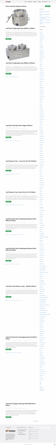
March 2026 (41, 34)
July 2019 (41, 123)
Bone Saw (41, 212)
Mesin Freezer (42, 263)
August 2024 (41, 58)
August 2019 (41, 121)
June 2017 (41, 170)
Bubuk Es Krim (42, 214)
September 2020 (42, 96)
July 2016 (41, 189)
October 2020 (41, 94)
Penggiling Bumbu (42, 361)
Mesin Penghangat (42, 308)
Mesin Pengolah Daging (17, 128)
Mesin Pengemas (42, 306)
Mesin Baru (8, 128)
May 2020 (41, 104)
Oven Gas (41, 350)
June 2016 (41, 191)
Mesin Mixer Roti (42, 291)
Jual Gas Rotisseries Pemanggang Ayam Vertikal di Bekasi (21, 338)
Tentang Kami (30, 1)
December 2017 (42, 159)
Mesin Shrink (41, 327)
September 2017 (42, 165)
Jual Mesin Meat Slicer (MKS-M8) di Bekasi (44, 12)
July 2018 (41, 146)
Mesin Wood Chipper (42, 342)
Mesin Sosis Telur (42, 331)
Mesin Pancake (42, 293)
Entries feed (41, 387)
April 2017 (41, 174)
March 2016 (41, 197)
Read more (8, 73)
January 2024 (41, 72)
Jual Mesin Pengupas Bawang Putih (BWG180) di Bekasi (21, 404)
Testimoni (39, 1)
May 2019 (41, 127)
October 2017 (41, 163)
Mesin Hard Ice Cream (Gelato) (44, 272)
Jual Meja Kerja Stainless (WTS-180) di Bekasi (45, 15)
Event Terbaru (42, 223)
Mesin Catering (12, 128)
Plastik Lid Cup (42, 365)
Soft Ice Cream (42, 375)
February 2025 (42, 47)
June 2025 (41, 43)
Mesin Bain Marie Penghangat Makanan (44, 238)
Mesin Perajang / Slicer (43, 316)
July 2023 (41, 83)
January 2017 (41, 180)
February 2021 (42, 87)
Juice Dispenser (42, 235)
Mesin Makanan (28, 340)
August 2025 (41, 39)
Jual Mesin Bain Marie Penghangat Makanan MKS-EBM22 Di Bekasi (21, 219)
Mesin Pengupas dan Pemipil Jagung (45, 314)
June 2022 (41, 85)
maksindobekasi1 (8, 127)
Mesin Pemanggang (42, 295)
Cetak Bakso (41, 216)
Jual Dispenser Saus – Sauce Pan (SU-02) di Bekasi (21, 161)
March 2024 (41, 68)
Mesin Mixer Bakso (42, 289)
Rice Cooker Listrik (42, 373)
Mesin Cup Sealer (42, 253)
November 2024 (42, 53)
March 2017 (41, 176)
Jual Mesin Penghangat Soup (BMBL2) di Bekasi (20, 63)
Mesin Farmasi (42, 261)
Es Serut (41, 221)
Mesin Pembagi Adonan (43, 301)
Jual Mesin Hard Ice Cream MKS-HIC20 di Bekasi (45, 20)
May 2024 (41, 64)
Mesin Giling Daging (42, 268)
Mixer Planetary (42, 346)
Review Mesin (41, 369)
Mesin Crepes (41, 251)
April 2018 (41, 151)
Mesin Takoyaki (42, 333)
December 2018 (42, 136)
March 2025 (41, 45)
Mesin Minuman (42, 287)
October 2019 (41, 117)
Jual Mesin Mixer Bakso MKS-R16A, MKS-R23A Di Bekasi (44, 18)
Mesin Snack (41, 329)
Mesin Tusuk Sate (42, 337)
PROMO (41, 367)
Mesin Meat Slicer (42, 282)
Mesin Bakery (41, 240)
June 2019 (41, 125)
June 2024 (41, 62)
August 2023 (41, 81)
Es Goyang (41, 219)
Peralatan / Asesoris (42, 363)
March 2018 (41, 153)
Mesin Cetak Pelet (42, 249)
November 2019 (42, 115)
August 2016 (41, 187)
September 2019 (42, 119)
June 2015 (41, 201)
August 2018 (41, 144)
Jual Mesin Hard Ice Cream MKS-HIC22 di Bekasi (45, 23)
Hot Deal (41, 229)
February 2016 (42, 199)
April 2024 (41, 66)
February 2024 (42, 70)
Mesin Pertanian (42, 318)
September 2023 (42, 79)
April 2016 (41, 195)
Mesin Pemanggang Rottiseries (44, 297)
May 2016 (41, 193)
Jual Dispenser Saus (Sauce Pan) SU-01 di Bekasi (20, 192)
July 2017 (41, 168)
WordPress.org (42, 390)
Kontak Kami (35, 1)
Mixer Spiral (41, 348)
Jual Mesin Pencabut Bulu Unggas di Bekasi (19, 125)
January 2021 (41, 89)
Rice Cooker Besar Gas (43, 371)
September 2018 (42, 142)
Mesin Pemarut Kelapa (43, 299)
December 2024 (42, 51)
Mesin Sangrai (42, 325)
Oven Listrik (41, 352)
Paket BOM (41, 354)
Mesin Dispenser (42, 255)
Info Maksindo (42, 233)
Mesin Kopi (41, 278)
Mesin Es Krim (42, 259)
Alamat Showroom (44, 1)
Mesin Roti (41, 323)
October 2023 (41, 77)
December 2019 (42, 113)
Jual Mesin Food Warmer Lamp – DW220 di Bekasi (21, 286)
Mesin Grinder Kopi (42, 270)
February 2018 (42, 155)
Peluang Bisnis (42, 356)
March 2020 (41, 108)
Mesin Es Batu (42, 257)
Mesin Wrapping (42, 344)
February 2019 (42, 132)
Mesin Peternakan (23, 128)
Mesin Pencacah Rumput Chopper (44, 304)
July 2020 (41, 100)
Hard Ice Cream (42, 227)
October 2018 (41, 140)
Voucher (41, 380)
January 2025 (41, 49)
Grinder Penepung (42, 225)
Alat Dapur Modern (42, 210)
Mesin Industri (42, 276)
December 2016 (42, 182)
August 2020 (41, 98)
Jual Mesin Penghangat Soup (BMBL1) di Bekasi (20, 28)
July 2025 (41, 41)
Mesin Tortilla (42, 335)
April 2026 (41, 32)
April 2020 (41, 106)
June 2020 (41, 102)
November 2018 (42, 138)
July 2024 (41, 60)
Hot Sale (41, 231)
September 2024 (42, 56)
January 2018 (41, 157)
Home (25, 1)
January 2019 (41, 134)
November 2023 (42, 75)
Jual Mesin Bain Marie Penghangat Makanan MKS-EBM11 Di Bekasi (21, 249)
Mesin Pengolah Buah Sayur (22, 408)
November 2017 (42, 161)
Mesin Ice (41, 274)
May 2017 (41, 172)
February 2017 (42, 178)
